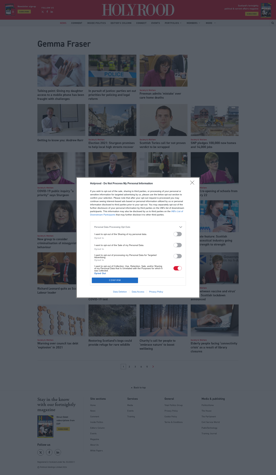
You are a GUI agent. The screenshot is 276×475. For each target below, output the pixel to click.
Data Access (138, 291)
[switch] (177, 234)
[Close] (193, 184)
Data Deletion (120, 291)
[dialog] (138, 237)
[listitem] (138, 227)
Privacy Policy (156, 291)
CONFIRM (115, 280)
